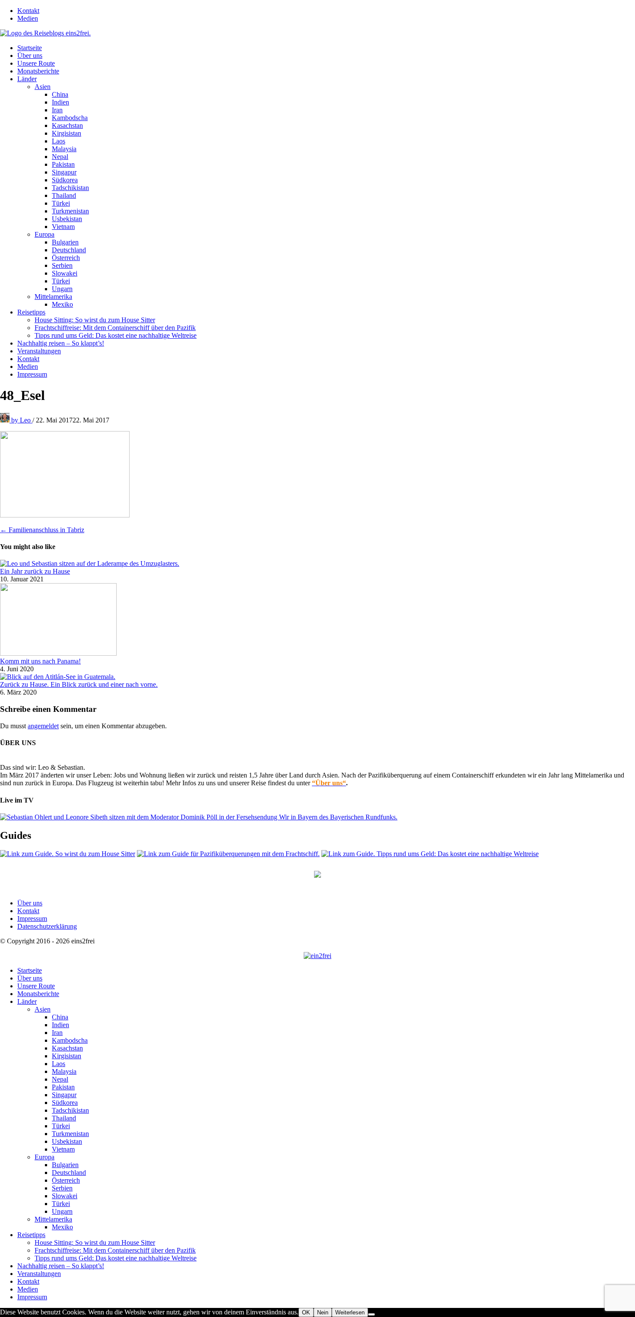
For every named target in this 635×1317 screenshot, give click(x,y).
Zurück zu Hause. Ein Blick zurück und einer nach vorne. (79, 684)
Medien (27, 18)
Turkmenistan (70, 211)
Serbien (62, 265)
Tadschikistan (70, 187)
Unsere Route (36, 63)
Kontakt (28, 10)
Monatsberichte (38, 71)
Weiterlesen (350, 1312)
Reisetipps (31, 312)
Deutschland (69, 250)
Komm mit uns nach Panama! (40, 661)
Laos (58, 141)
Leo (21, 420)
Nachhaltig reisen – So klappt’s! (60, 343)
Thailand (64, 195)
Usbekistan (67, 218)
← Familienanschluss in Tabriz (42, 529)
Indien (60, 102)
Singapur (64, 172)
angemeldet (43, 726)
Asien (43, 86)
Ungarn (62, 288)
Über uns (29, 55)
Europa (44, 234)
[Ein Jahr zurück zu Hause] (89, 563)
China (60, 94)
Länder (27, 79)
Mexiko (62, 304)
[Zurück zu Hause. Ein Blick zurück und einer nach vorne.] (57, 676)
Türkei (61, 203)
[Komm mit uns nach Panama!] (58, 653)
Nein (322, 1312)
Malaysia (64, 148)
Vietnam (63, 226)
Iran (57, 110)
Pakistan (63, 164)
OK (306, 1312)
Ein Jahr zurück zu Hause (35, 571)
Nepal (60, 156)
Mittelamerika (53, 296)
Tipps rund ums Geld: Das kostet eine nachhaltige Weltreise (116, 335)
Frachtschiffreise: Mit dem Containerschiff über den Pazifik (115, 327)
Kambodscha (70, 117)
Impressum (32, 374)
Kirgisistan (66, 133)
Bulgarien (65, 242)
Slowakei (64, 273)
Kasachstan (67, 125)
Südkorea (65, 180)
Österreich (66, 257)
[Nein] (371, 1314)
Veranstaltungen (39, 351)
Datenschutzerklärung (47, 926)
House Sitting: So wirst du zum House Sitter (95, 320)
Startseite (29, 47)
